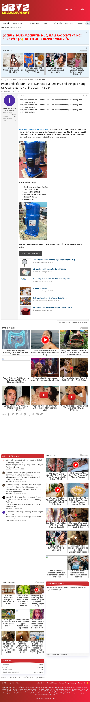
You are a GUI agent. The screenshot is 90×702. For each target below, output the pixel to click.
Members (69, 23)
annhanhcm (38, 291)
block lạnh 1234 (8, 91)
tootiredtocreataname (41, 300)
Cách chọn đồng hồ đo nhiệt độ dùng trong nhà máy (54, 259)
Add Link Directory (10, 456)
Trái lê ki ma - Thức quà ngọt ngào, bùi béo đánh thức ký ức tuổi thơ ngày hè (23, 473)
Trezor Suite (10, 521)
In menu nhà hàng (40, 288)
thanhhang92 (57, 590)
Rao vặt (6, 23)
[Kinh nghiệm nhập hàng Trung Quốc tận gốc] (25, 301)
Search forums (15, 27)
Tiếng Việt (15, 683)
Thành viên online (55, 583)
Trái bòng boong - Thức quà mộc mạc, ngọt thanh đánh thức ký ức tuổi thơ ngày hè (23, 485)
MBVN (5, 683)
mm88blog (38, 672)
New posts (5, 27)
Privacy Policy (64, 683)
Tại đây (84, 693)
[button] (24, 23)
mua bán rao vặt (42, 687)
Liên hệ (39, 683)
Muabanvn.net (50, 698)
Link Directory (33, 23)
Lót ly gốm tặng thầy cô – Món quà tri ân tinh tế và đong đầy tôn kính (24, 461)
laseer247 (9, 508)
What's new (17, 23)
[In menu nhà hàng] (25, 291)
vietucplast (38, 281)
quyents (49, 587)
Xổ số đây (58, 23)
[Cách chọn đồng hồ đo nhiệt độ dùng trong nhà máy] (25, 262)
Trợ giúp (73, 683)
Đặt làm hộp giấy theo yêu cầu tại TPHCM (49, 269)
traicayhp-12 (10, 481)
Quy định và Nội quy (50, 683)
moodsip (8, 469)
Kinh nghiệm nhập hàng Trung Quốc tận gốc (50, 298)
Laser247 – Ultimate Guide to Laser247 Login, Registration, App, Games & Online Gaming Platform (24, 499)
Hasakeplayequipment (61, 587)
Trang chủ (81, 683)
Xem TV (47, 23)
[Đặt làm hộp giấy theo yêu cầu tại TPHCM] (25, 272)
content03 (37, 272)
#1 (87, 96)
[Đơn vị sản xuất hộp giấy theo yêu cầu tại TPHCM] (25, 310)
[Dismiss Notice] (87, 32)
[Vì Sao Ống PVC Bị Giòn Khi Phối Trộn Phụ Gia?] (25, 282)
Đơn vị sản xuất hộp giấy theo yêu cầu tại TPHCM (53, 307)
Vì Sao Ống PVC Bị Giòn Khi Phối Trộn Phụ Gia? (51, 279)
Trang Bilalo (38, 262)
